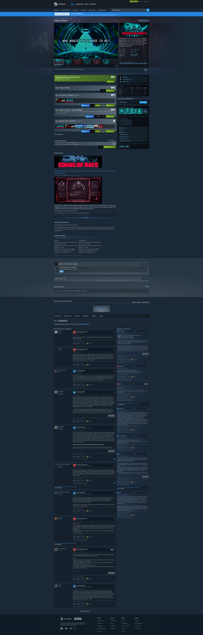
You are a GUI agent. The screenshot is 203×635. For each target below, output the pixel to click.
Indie (145, 63)
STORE (72, 4)
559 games (60, 465)
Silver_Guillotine (62, 548)
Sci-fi (136, 63)
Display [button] (101, 316)
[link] (98, 105)
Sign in (56, 69)
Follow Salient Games (67, 267)
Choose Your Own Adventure (128, 63)
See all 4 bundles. (58, 134)
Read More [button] (111, 415)
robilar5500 (61, 426)
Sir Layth (60, 518)
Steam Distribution (101, 628)
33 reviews (60, 495)
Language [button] (77, 316)
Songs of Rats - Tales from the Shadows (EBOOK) (83, 111)
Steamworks (100, 626)
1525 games (60, 493)
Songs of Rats (67, 111)
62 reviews (60, 519)
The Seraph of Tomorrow (64, 464)
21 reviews (60, 350)
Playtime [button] (94, 316)
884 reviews (60, 429)
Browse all (112, 140)
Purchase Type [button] (67, 316)
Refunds (123, 631)
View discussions (123, 138)
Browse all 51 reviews (85, 611)
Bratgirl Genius (61, 370)
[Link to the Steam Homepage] (59, 5)
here (79, 290)
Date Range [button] (85, 316)
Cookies (123, 628)
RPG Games (62, 18)
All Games (56, 18)
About (87, 4)
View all (147, 286)
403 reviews (60, 467)
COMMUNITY (80, 4)
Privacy (123, 620)
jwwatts (60, 348)
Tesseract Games (135, 54)
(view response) (58, 487)
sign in (140, 1)
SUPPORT (93, 4)
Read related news (124, 136)
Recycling (113, 628)
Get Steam (137, 620)
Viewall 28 (145, 111)
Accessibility (124, 623)
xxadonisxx (61, 391)
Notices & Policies (125, 626)
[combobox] (129, 10)
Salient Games (134, 55)
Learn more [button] (143, 102)
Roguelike (140, 63)
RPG (121, 63)
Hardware (113, 626)
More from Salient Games (68, 264)
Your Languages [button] (62, 320)
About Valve (113, 620)
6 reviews (60, 371)
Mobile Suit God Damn (63, 492)
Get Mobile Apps (139, 623)
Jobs (112, 623)
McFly (59, 585)
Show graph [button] (144, 315)
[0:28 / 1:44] (86, 41)
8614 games (60, 428)
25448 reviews (61, 394)
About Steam (100, 620)
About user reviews (136, 302)
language (145, 1)
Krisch (59, 331)
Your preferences (145, 302)
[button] (56, 10)
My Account (137, 628)
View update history (124, 134)
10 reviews (60, 586)
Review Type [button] (58, 316)
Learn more (58, 78)
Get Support (138, 626)
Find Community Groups (125, 141)
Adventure (125, 120)
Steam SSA (100, 623)
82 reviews (60, 550)
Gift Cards (99, 631)
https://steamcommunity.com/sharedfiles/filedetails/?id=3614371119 (88, 444)
